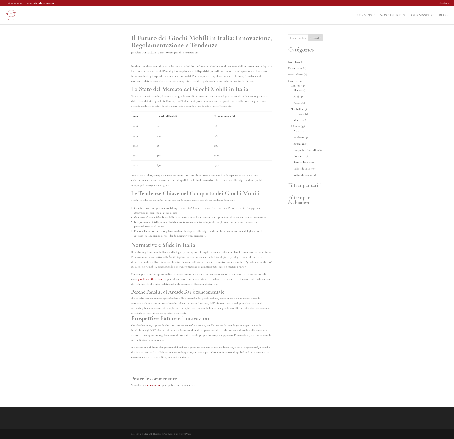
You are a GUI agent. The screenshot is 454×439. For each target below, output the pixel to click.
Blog (443, 15)
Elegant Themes (152, 433)
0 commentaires (191, 52)
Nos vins (364, 15)
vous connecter (153, 385)
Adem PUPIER (143, 52)
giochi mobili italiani (150, 279)
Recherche (315, 37)
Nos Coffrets (392, 15)
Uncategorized (173, 52)
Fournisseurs (421, 15)
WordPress (185, 433)
